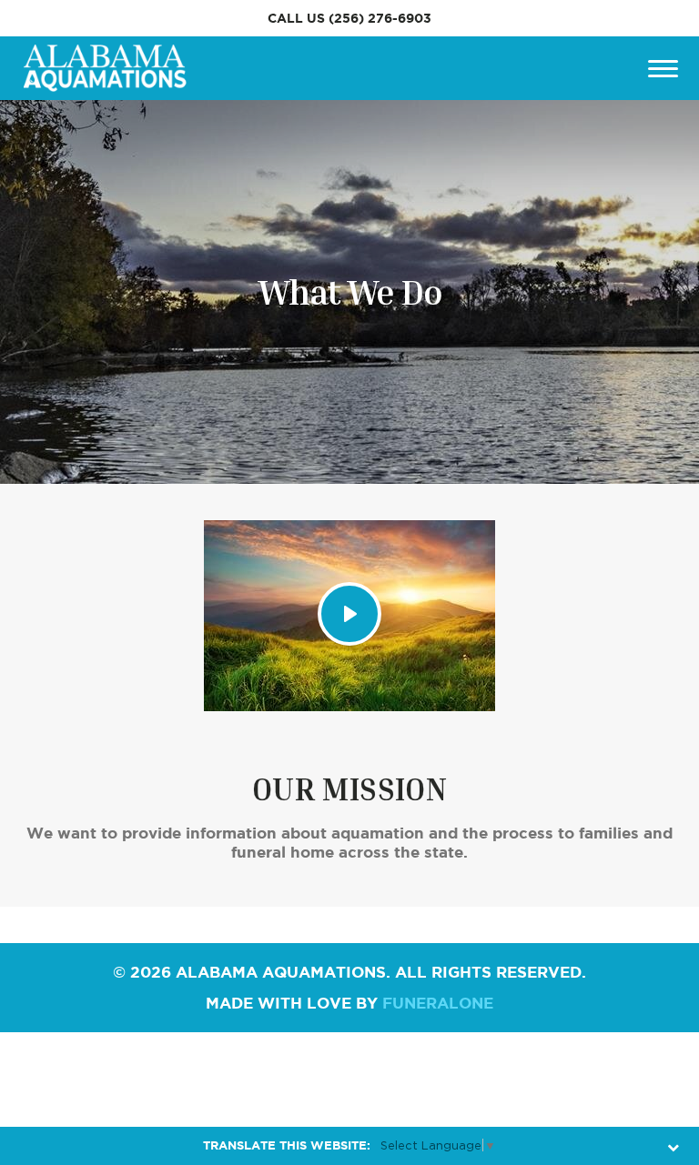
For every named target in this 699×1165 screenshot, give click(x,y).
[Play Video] (349, 614)
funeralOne (437, 1002)
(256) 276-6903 (380, 18)
